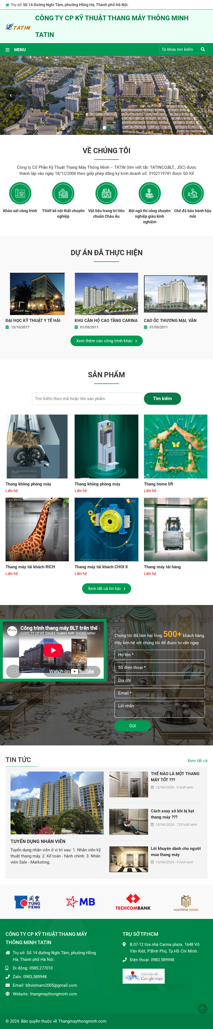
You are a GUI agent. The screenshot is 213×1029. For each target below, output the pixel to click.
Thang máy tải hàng (162, 566)
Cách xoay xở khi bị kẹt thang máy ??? (172, 814)
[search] (203, 49)
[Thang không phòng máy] (37, 446)
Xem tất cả (197, 760)
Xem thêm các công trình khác (105, 340)
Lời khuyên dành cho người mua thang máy (176, 851)
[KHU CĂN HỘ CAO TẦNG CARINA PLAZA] (106, 294)
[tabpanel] (106, 95)
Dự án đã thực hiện (107, 253)
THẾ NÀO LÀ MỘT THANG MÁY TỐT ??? (175, 776)
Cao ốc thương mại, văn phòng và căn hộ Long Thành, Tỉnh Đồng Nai (170, 321)
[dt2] (80, 902)
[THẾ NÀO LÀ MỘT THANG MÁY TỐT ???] (128, 784)
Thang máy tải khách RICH (30, 566)
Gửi (132, 725)
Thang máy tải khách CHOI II (101, 566)
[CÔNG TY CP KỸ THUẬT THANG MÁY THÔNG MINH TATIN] (18, 26)
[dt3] (133, 902)
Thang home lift (158, 484)
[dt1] (28, 902)
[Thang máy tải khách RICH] (37, 529)
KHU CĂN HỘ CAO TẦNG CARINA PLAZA (106, 321)
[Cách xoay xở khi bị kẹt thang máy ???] (128, 822)
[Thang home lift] (175, 446)
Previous (11, 95)
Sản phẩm (106, 375)
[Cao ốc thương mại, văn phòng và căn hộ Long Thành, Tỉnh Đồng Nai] (175, 294)
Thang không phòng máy (28, 484)
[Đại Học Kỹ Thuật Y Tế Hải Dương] (37, 294)
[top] (202, 1009)
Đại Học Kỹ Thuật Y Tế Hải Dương (33, 321)
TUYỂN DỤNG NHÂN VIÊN (38, 841)
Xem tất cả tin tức (105, 588)
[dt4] (186, 902)
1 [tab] (104, 127)
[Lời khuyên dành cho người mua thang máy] (128, 859)
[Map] (144, 975)
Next (202, 95)
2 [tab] (109, 127)
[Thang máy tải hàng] (175, 529)
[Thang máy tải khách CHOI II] (106, 529)
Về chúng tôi (107, 151)
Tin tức (18, 760)
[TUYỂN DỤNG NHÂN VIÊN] (57, 803)
